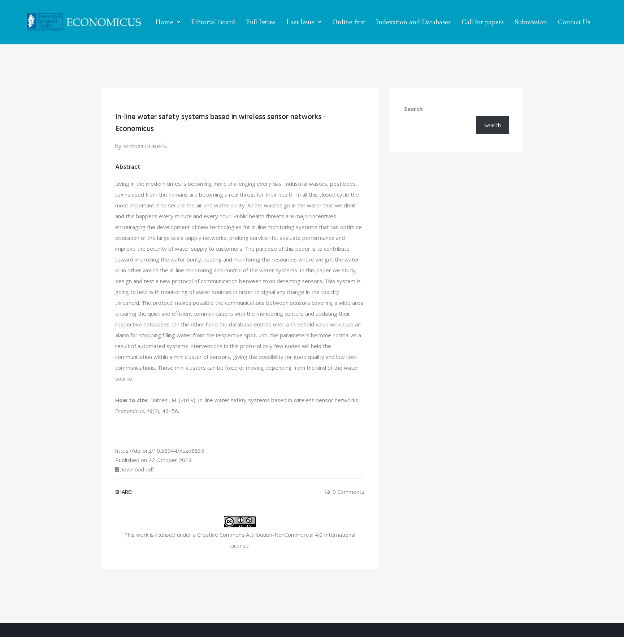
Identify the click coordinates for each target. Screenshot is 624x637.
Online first (348, 22)
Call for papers (483, 22)
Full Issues (261, 22)
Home (164, 22)
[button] (168, 22)
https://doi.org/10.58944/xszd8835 (159, 450)
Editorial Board (213, 22)
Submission (531, 22)
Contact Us (574, 22)
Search (413, 108)
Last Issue (300, 22)
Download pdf (136, 469)
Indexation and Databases (413, 22)
